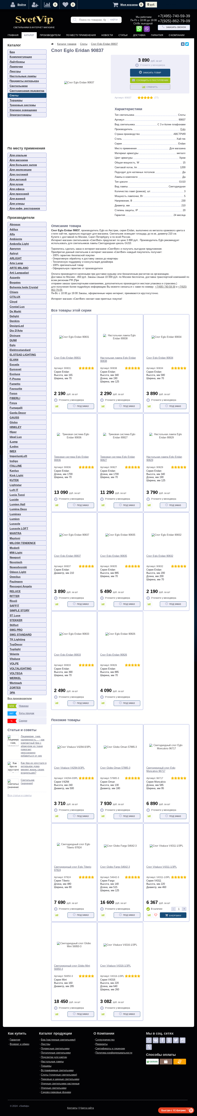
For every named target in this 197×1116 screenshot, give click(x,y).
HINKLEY (15, 427)
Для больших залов (23, 164)
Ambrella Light (19, 243)
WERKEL (15, 678)
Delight (14, 316)
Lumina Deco (18, 509)
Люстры (15, 71)
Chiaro (14, 292)
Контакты (14, 41)
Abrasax (15, 224)
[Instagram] (182, 1040)
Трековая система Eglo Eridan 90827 (117, 458)
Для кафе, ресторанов (25, 208)
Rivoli (13, 600)
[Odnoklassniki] (169, 1040)
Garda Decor (18, 412)
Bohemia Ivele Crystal (24, 287)
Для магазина (19, 160)
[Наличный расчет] (166, 1061)
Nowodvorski (18, 567)
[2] (142, 98)
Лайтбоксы (17, 61)
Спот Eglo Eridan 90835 (113, 555)
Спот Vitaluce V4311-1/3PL (161, 866)
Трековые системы (23, 105)
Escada (14, 364)
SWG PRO (16, 629)
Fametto (15, 383)
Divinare (15, 335)
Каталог (29, 35)
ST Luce (15, 615)
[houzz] (149, 1047)
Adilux (14, 229)
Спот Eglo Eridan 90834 (159, 357)
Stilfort (14, 624)
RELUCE (15, 591)
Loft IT (14, 489)
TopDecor (16, 644)
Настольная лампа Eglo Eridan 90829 (164, 458)
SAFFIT (14, 605)
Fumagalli (16, 407)
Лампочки (16, 66)
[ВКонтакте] (182, 44)
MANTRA (15, 533)
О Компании (176, 35)
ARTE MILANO (19, 267)
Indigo (14, 460)
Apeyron (15, 248)
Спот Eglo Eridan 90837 (67, 555)
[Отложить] (156, 915)
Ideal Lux (16, 436)
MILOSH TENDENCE (23, 542)
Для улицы (17, 203)
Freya (13, 402)
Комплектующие (21, 56)
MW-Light (16, 552)
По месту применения (81, 35)
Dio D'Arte (16, 330)
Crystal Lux (17, 306)
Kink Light (16, 475)
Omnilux (15, 576)
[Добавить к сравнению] (57, 406)
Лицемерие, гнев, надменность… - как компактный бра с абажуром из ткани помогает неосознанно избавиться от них (32, 746)
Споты (14, 95)
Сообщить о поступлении (152, 80)
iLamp (14, 441)
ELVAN (14, 359)
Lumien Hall (17, 504)
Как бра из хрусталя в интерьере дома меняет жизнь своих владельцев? (34, 768)
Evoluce (15, 374)
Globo (14, 422)
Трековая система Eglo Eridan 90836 (71, 458)
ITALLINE (16, 465)
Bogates (15, 282)
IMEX (13, 451)
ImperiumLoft (18, 456)
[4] (148, 98)
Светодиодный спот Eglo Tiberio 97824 (72, 868)
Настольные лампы (23, 76)
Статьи (123, 35)
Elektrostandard (20, 349)
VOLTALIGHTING (21, 668)
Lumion (15, 518)
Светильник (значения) (27, 782)
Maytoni (15, 538)
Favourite (16, 388)
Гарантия (157, 35)
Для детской (18, 179)
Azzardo (15, 277)
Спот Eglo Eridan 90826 (113, 654)
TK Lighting (17, 639)
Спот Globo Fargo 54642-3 (115, 866)
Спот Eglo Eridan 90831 (67, 357)
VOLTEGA (16, 673)
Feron (13, 393)
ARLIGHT (16, 258)
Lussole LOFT (19, 528)
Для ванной (17, 198)
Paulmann (16, 581)
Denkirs (15, 320)
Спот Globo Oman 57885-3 (115, 767)
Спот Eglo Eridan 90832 (159, 555)
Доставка (139, 35)
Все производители (20, 698)
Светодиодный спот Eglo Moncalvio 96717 (160, 769)
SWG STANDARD (21, 634)
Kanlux (14, 470)
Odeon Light (18, 571)
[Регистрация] (35, 4)
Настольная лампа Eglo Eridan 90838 (118, 359)
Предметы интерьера (24, 80)
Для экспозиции (21, 169)
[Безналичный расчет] (179, 1061)
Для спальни (18, 155)
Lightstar (16, 484)
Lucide (14, 499)
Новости (107, 35)
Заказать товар (152, 72)
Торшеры (16, 100)
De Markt (15, 311)
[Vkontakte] (156, 1040)
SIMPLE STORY (19, 610)
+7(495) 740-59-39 (165, 286)
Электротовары (20, 114)
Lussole (15, 523)
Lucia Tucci (17, 494)
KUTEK (14, 480)
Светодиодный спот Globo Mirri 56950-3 (72, 967)
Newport (15, 557)
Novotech (16, 562)
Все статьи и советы (20, 795)
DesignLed (17, 325)
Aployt (14, 253)
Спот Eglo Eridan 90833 (67, 654)
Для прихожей (19, 193)
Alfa (12, 234)
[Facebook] (162, 1040)
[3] (145, 98)
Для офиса (17, 188)
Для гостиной (19, 174)
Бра (12, 51)
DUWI (13, 340)
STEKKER (16, 620)
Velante (14, 653)
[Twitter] (187, 44)
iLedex (14, 446)
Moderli (14, 547)
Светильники (19, 85)
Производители (50, 35)
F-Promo (15, 378)
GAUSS (14, 417)
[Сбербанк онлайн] (152, 1061)
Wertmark (16, 682)
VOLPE (14, 663)
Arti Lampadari (19, 272)
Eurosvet (15, 369)
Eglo (13, 345)
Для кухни (16, 184)
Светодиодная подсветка (27, 90)
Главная (13, 35)
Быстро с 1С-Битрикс (173, 1110)
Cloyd (13, 301)
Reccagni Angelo (21, 586)
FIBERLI (15, 398)
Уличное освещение (23, 110)
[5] (151, 98)
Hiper (13, 431)
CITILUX (15, 296)
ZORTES (15, 687)
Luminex (15, 514)
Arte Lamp (16, 263)
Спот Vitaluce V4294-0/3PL (69, 767)
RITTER (14, 596)
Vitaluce (15, 658)
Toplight (15, 649)
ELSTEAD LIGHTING (23, 354)
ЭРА (12, 692)
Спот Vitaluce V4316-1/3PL (115, 965)
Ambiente (16, 238)
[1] (139, 98)
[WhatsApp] (149, 1040)
